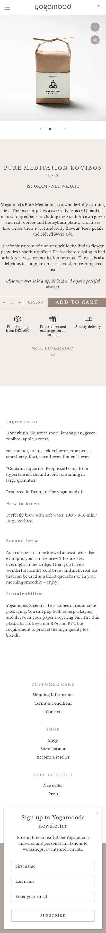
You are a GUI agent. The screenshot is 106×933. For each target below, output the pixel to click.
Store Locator (53, 748)
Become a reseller (53, 757)
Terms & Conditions (53, 703)
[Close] (96, 813)
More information (52, 348)
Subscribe (53, 916)
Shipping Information (53, 695)
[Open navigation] (7, 7)
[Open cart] (99, 7)
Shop (53, 740)
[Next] (65, 129)
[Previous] (40, 129)
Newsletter (53, 785)
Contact (53, 712)
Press (53, 794)
